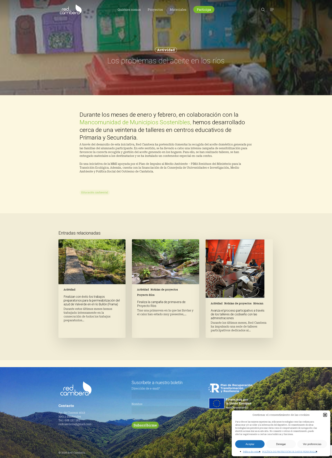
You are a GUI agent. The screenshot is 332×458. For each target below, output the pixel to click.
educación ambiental (94, 192)
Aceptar (250, 444)
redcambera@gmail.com (74, 424)
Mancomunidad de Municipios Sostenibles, (135, 122)
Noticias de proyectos (164, 289)
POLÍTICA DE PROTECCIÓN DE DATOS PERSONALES (289, 452)
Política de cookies (251, 452)
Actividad (166, 50)
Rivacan (258, 303)
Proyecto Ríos (146, 295)
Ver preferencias (312, 444)
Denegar (281, 444)
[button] (325, 415)
